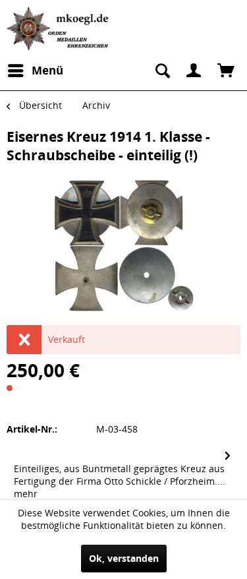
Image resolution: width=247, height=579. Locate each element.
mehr (26, 493)
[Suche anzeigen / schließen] (161, 70)
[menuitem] (35, 70)
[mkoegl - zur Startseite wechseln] (59, 29)
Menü (47, 70)
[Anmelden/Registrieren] (193, 70)
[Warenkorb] (226, 70)
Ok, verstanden (124, 558)
